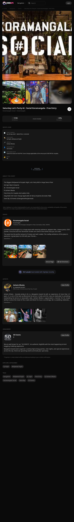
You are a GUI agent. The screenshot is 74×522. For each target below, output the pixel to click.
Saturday (22, 380)
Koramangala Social (9, 380)
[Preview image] (10, 251)
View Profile (65, 285)
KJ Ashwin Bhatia (50, 376)
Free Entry (38, 376)
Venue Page (50, 262)
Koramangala (21, 111)
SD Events (31, 380)
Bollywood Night (17, 139)
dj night (29, 376)
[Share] (69, 109)
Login (68, 3)
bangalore (6, 376)
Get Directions (64, 262)
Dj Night (9, 139)
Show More (7, 238)
